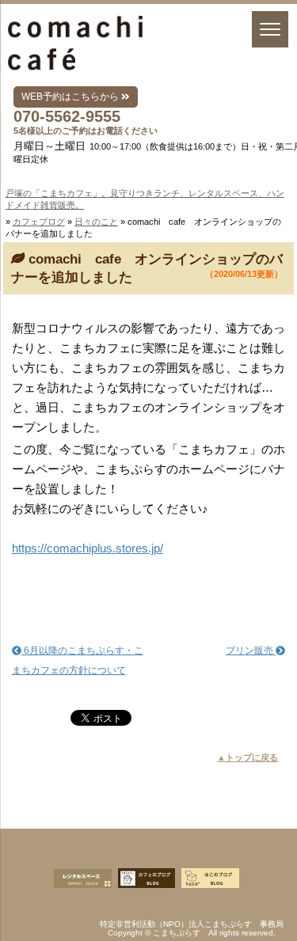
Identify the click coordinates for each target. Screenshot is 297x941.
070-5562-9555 (66, 116)
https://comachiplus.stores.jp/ (87, 548)
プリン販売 (251, 650)
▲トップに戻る (247, 757)
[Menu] (270, 29)
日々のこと (96, 221)
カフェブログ (39, 221)
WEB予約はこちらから (71, 96)
